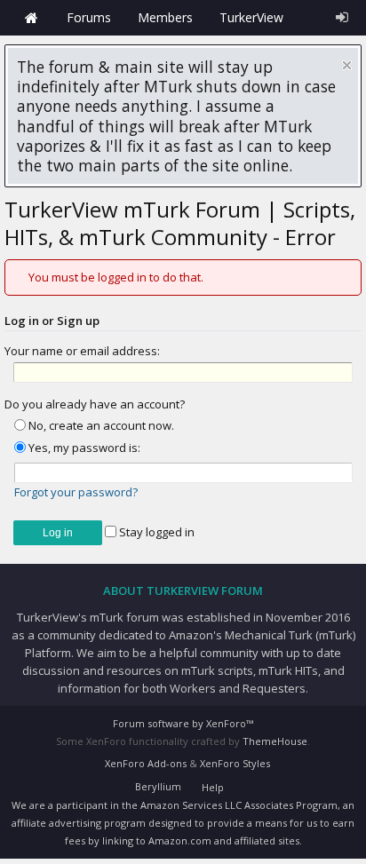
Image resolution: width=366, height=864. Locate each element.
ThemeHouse (275, 741)
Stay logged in (155, 532)
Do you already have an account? (94, 404)
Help (213, 787)
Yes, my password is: (83, 448)
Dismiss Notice (347, 65)
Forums (89, 17)
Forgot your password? (76, 492)
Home (31, 18)
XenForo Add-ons (146, 763)
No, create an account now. (100, 425)
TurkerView (251, 17)
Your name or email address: (82, 351)
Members (165, 17)
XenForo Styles (235, 763)
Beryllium (158, 786)
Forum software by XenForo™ (183, 723)
